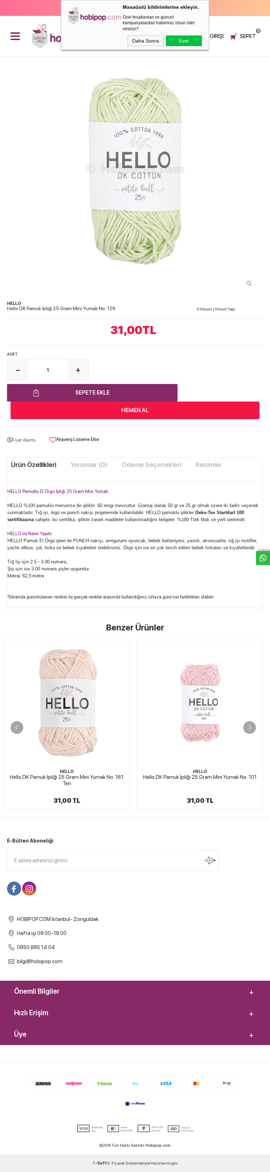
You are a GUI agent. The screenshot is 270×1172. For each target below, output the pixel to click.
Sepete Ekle (92, 392)
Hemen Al (135, 410)
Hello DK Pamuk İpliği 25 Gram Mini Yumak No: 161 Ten (66, 780)
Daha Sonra (145, 41)
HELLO (67, 771)
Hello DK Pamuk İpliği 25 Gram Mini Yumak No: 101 (200, 777)
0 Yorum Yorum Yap (216, 309)
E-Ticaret (116, 1163)
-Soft (100, 1163)
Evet (184, 41)
